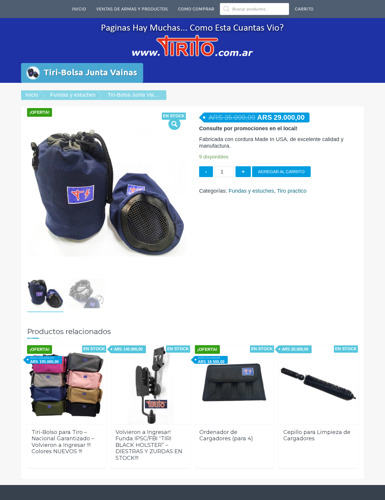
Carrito (304, 9)
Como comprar (196, 9)
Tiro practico (291, 191)
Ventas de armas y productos (132, 9)
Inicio (79, 9)
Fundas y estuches (73, 95)
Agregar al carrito (281, 171)
